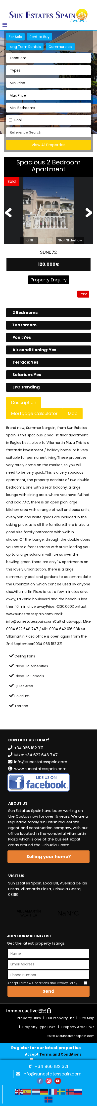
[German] (44, 1091)
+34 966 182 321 (51, 1066)
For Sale (15, 36)
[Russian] (78, 1091)
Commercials (60, 46)
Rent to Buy (39, 36)
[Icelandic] (49, 1099)
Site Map (87, 1018)
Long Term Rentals (25, 46)
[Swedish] (61, 1091)
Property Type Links (39, 1027)
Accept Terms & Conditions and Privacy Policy (42, 983)
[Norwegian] (70, 1091)
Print (83, 294)
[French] (53, 1091)
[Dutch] (36, 1091)
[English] (19, 1091)
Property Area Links (78, 1027)
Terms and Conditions (60, 1054)
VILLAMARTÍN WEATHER (48, 913)
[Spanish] (27, 1091)
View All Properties (48, 144)
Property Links (29, 1018)
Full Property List (60, 1018)
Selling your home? (48, 856)
